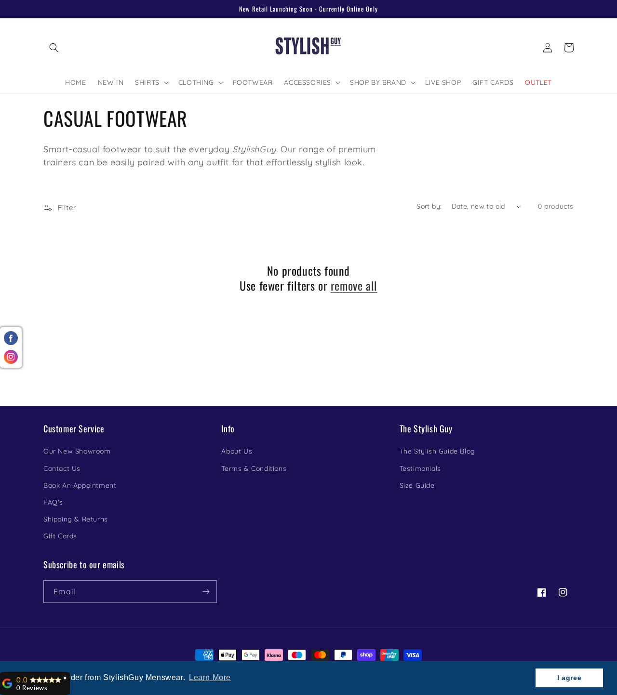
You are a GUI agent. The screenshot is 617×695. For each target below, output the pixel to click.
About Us (236, 451)
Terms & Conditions (253, 468)
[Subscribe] (205, 591)
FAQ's (53, 502)
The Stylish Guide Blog (437, 451)
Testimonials (420, 468)
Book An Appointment (79, 485)
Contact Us (61, 468)
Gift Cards (60, 536)
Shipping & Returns (75, 519)
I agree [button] (569, 678)
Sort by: (429, 206)
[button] (54, 47)
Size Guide (417, 485)
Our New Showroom (77, 451)
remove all (354, 285)
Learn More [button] (210, 677)
